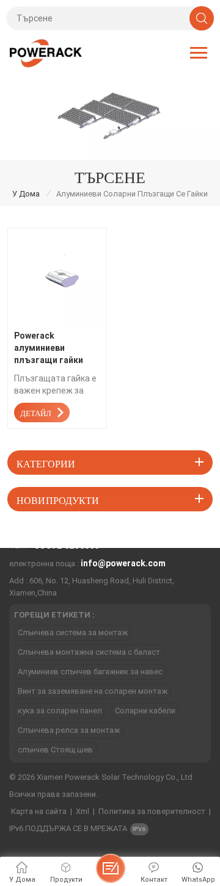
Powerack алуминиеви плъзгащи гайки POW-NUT (48, 348)
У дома (26, 193)
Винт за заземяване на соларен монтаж (92, 691)
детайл (35, 412)
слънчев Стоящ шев (55, 749)
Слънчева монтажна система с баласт (89, 652)
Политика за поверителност (151, 811)
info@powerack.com (123, 563)
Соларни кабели (145, 710)
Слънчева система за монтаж (73, 632)
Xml (82, 811)
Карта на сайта (39, 811)
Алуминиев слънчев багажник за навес (90, 671)
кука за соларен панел (60, 710)
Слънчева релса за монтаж (69, 730)
